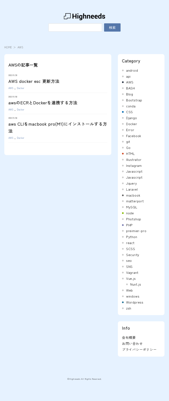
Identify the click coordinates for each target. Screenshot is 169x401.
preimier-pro (136, 230)
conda (131, 105)
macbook (133, 195)
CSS (129, 111)
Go (128, 147)
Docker (20, 88)
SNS (129, 266)
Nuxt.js (135, 284)
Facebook (133, 135)
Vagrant (132, 272)
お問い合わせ (132, 343)
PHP (129, 224)
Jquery (131, 183)
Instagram (134, 165)
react (130, 242)
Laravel (132, 189)
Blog (129, 93)
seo (129, 260)
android (132, 70)
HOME (8, 47)
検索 (112, 27)
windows (133, 296)
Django (131, 117)
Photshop (133, 218)
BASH (130, 87)
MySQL (131, 206)
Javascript (134, 171)
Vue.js (131, 278)
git (128, 141)
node (130, 212)
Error (130, 129)
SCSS (130, 248)
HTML (130, 153)
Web (129, 290)
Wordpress (134, 302)
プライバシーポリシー (139, 349)
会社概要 (129, 337)
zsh (128, 308)
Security (132, 254)
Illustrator (134, 159)
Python (131, 236)
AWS (11, 88)
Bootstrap (134, 99)
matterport (135, 200)
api (128, 76)
